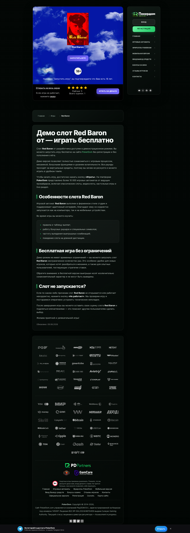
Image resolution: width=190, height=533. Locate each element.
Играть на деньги (108, 91)
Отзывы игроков (140, 71)
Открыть (161, 529)
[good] (81, 87)
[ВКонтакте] (70, 521)
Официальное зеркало (59, 496)
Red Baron (65, 116)
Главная (136, 36)
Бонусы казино (139, 65)
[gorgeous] (85, 87)
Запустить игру (78, 58)
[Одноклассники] (74, 521)
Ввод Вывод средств (141, 59)
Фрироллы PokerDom (141, 48)
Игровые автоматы (141, 42)
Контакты (137, 77)
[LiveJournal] (85, 521)
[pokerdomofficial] (147, 90)
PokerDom (87, 152)
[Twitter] (78, 521)
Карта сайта (103, 496)
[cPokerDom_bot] (150, 90)
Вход (143, 22)
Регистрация (143, 29)
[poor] (73, 87)
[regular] (77, 87)
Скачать (90, 496)
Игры (53, 116)
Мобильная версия (141, 53)
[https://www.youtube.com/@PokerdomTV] (139, 90)
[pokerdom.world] (143, 90)
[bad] (69, 87)
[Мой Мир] (82, 521)
